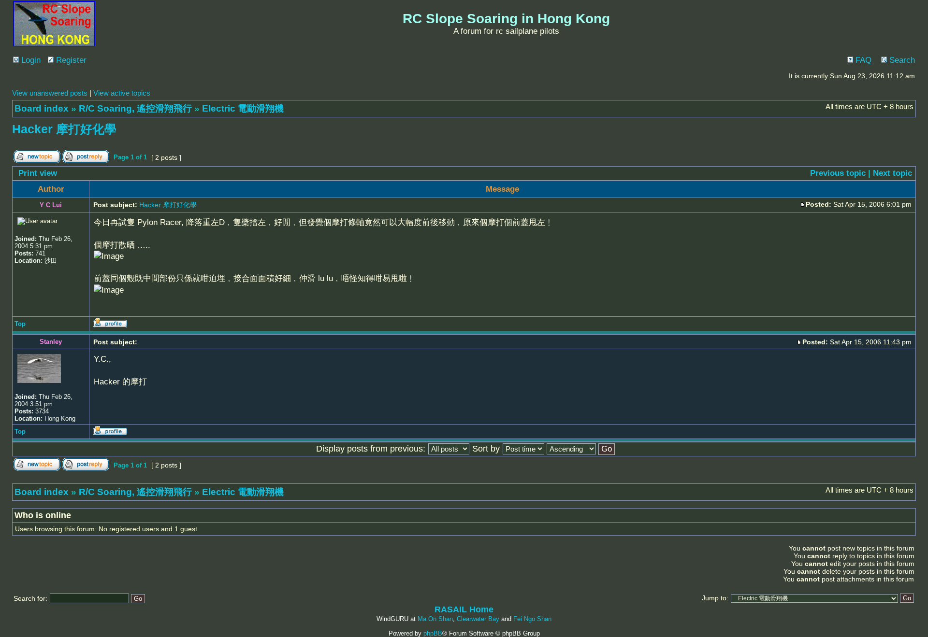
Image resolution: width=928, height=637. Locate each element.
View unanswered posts (49, 93)
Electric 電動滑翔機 (243, 108)
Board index (41, 108)
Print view (37, 173)
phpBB (432, 633)
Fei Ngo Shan (532, 619)
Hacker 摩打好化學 (64, 129)
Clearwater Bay (478, 619)
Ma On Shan (435, 619)
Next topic (892, 173)
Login (30, 60)
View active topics (121, 93)
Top (20, 323)
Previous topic (838, 173)
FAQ (862, 60)
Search (901, 60)
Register (70, 60)
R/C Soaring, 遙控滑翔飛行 (135, 108)
